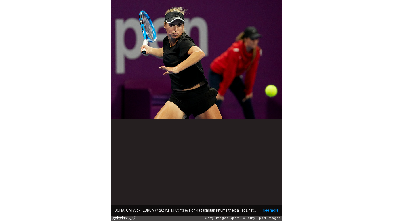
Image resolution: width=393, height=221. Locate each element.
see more (270, 210)
